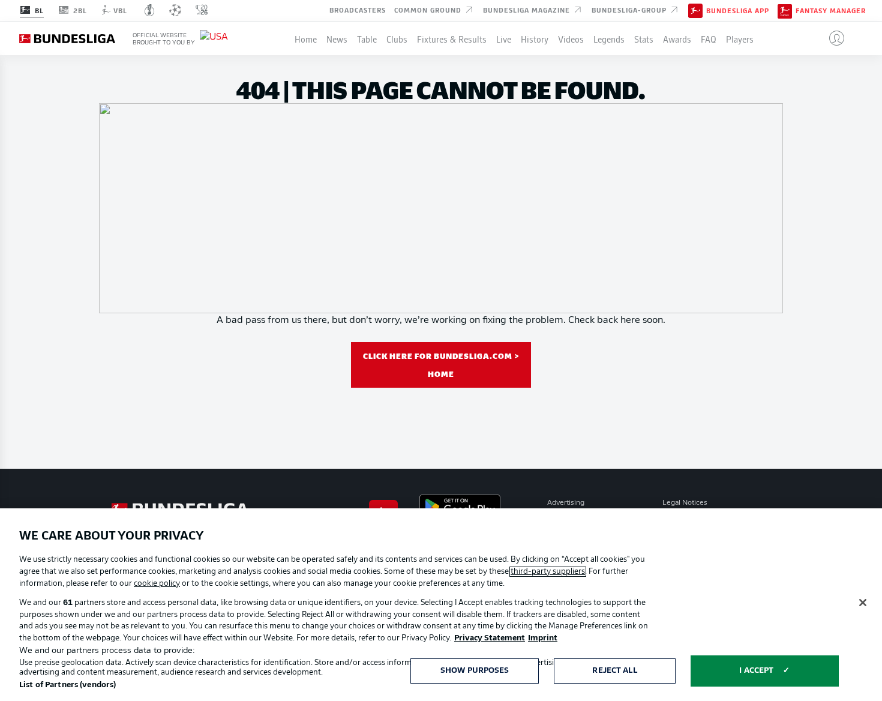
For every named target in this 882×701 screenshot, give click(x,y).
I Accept (756, 671)
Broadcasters (357, 9)
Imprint (542, 638)
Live (503, 38)
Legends (609, 38)
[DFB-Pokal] (150, 10)
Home (306, 38)
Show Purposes (474, 671)
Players (740, 38)
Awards (677, 38)
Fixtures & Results (452, 38)
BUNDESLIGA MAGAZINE (527, 9)
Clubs (396, 38)
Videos (571, 38)
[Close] (863, 602)
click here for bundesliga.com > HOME (441, 364)
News (336, 38)
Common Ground (429, 9)
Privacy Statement (489, 638)
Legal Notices (684, 503)
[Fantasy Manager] (785, 10)
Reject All (614, 671)
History (534, 38)
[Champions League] (175, 10)
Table (367, 38)
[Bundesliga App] (695, 10)
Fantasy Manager (831, 11)
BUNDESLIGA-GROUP (630, 9)
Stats (643, 38)
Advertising (565, 503)
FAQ (708, 38)
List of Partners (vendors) (67, 685)
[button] (832, 38)
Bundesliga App (737, 11)
